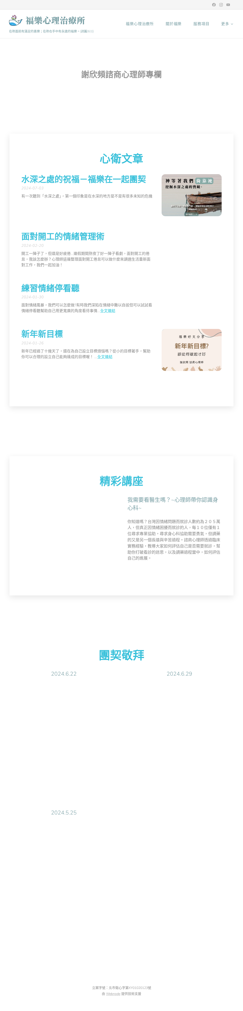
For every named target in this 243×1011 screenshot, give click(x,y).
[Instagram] (221, 5)
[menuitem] (142, 24)
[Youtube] (228, 5)
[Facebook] (214, 5)
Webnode (113, 994)
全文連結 (107, 311)
